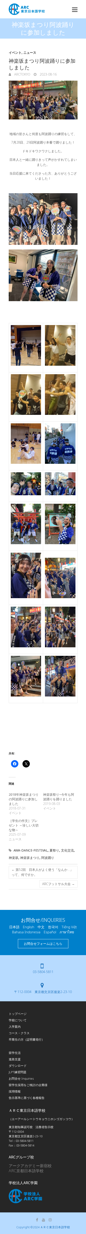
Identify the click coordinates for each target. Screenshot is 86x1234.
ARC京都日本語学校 (26, 1170)
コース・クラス (19, 1033)
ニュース (29, 52)
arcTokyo (21, 74)
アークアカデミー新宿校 (30, 1165)
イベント (15, 52)
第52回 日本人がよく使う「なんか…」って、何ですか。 (42, 872)
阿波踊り (47, 857)
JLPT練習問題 (17, 1072)
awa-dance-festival (31, 850)
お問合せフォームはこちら (43, 943)
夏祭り (54, 850)
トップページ (18, 1014)
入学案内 (15, 1027)
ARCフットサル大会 (58, 884)
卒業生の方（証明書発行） (26, 1039)
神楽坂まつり (29, 857)
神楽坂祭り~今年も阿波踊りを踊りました (59, 796)
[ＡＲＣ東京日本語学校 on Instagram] (50, 1220)
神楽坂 (13, 857)
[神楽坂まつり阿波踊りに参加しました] (43, 100)
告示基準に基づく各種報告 (26, 1098)
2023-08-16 (48, 74)
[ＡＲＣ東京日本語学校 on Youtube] (43, 1220)
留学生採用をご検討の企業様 (28, 1085)
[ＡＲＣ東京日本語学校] (27, 9)
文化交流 (67, 850)
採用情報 (15, 1091)
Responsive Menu (75, 9)
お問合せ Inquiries (21, 1078)
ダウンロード (18, 1066)
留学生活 (15, 1053)
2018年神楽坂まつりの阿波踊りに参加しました (24, 799)
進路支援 (15, 1059)
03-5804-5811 (43, 972)
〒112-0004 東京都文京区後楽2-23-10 (43, 992)
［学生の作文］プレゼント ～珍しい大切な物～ (24, 825)
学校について (18, 1020)
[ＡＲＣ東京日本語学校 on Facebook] (37, 1220)
